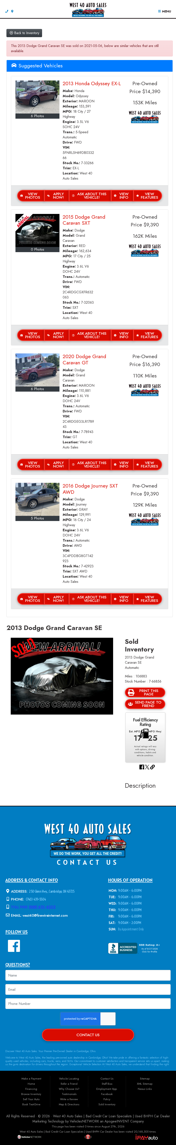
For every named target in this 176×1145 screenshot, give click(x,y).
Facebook (107, 1094)
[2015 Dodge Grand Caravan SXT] (37, 230)
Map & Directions (69, 1104)
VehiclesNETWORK (84, 1121)
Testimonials (69, 1094)
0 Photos (37, 249)
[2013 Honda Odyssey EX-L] (37, 97)
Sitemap (145, 1079)
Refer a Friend (69, 1084)
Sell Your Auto (31, 1099)
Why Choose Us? (69, 1089)
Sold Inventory (107, 1104)
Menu (166, 11)
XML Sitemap (144, 1084)
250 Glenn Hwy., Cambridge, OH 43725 (51, 891)
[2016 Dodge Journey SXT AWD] (37, 499)
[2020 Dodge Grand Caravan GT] (37, 369)
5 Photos (37, 518)
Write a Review (69, 1099)
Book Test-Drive (31, 1104)
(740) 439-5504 (35, 899)
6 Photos (37, 116)
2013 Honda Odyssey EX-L (92, 83)
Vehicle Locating (69, 1079)
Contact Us (88, 1035)
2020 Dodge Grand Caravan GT (84, 359)
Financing (31, 1089)
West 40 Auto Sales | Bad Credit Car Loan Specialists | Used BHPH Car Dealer (111, 1116)
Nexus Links (145, 1089)
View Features (149, 195)
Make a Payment (31, 1079)
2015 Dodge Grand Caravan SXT (84, 220)
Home (31, 1084)
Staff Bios (107, 1084)
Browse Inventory (31, 1094)
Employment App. (106, 1089)
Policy (106, 1099)
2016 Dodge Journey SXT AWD (90, 489)
